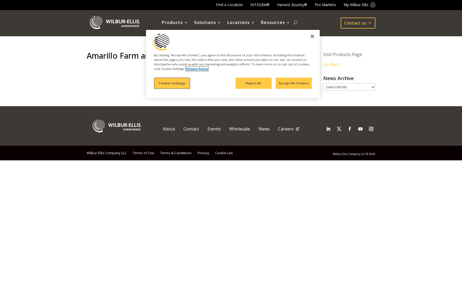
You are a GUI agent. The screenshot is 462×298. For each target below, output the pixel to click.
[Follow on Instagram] (371, 129)
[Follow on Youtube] (360, 129)
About (169, 129)
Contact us (355, 23)
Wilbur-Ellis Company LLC (107, 152)
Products (172, 22)
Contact (191, 129)
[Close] (312, 36)
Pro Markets (325, 4)
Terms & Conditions (176, 152)
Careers (286, 129)
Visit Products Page (342, 54)
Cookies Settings (172, 83)
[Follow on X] (339, 129)
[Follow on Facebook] (349, 129)
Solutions (205, 22)
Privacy (203, 152)
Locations (238, 22)
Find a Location (229, 4)
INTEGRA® (260, 4)
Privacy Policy (197, 69)
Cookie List (224, 152)
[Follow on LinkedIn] (328, 129)
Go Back (331, 64)
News (264, 129)
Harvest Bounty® (292, 4)
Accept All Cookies (294, 83)
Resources (273, 22)
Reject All (253, 83)
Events (214, 129)
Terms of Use (143, 152)
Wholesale (239, 129)
